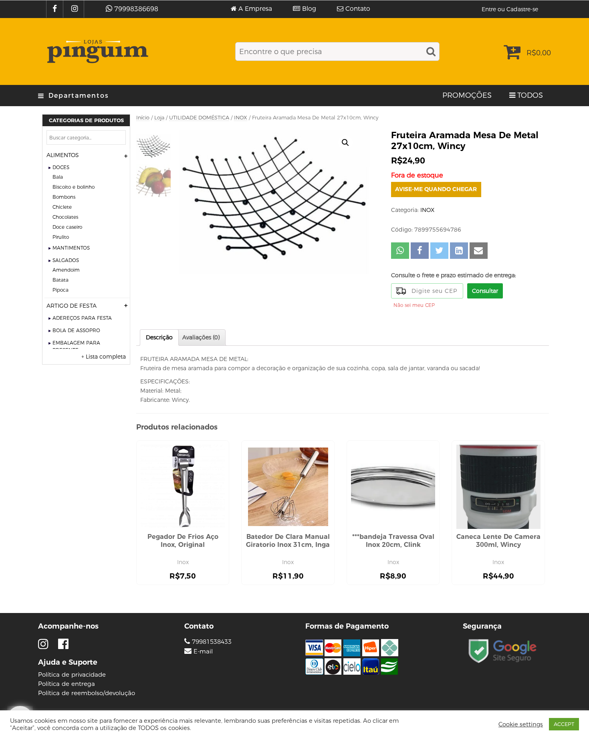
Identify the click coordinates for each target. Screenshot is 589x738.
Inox (183, 562)
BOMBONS (63, 197)
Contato (357, 8)
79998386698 (136, 9)
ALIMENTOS (62, 155)
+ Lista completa (103, 356)
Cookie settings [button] (520, 724)
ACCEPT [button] (564, 724)
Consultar (485, 290)
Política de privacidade (72, 674)
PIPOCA (60, 290)
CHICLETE (62, 207)
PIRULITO (60, 237)
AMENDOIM (66, 270)
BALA (57, 177)
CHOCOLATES (65, 217)
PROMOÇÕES (467, 95)
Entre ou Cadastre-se (510, 9)
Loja (159, 118)
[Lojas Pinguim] (96, 51)
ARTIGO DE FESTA (71, 305)
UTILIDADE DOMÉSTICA (199, 118)
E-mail (203, 651)
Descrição (159, 337)
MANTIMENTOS (71, 248)
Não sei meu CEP (414, 305)
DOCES (60, 167)
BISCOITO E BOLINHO (73, 187)
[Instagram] (75, 9)
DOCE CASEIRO (67, 227)
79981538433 (211, 641)
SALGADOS (65, 260)
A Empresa (255, 8)
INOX (240, 118)
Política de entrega (66, 684)
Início (142, 118)
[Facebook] (55, 9)
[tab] (159, 337)
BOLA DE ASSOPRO (76, 330)
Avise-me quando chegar (436, 189)
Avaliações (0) (201, 337)
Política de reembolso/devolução (86, 693)
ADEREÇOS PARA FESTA (82, 318)
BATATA (60, 280)
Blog (309, 8)
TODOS (530, 95)
